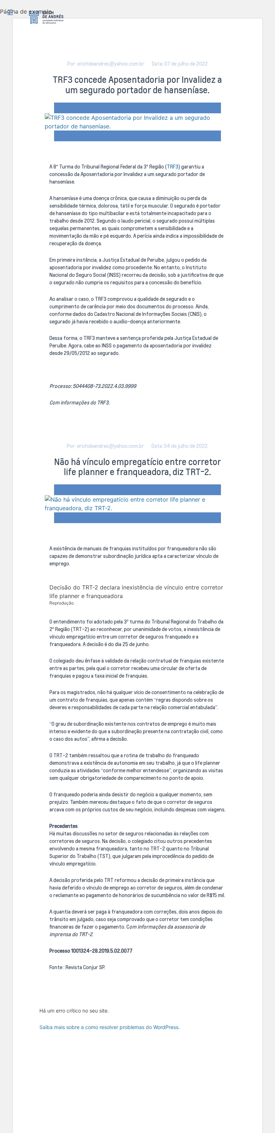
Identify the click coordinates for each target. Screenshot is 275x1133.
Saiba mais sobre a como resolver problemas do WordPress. (109, 1027)
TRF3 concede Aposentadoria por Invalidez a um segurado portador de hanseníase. (137, 84)
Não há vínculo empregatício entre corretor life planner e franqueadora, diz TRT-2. (137, 467)
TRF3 (172, 166)
